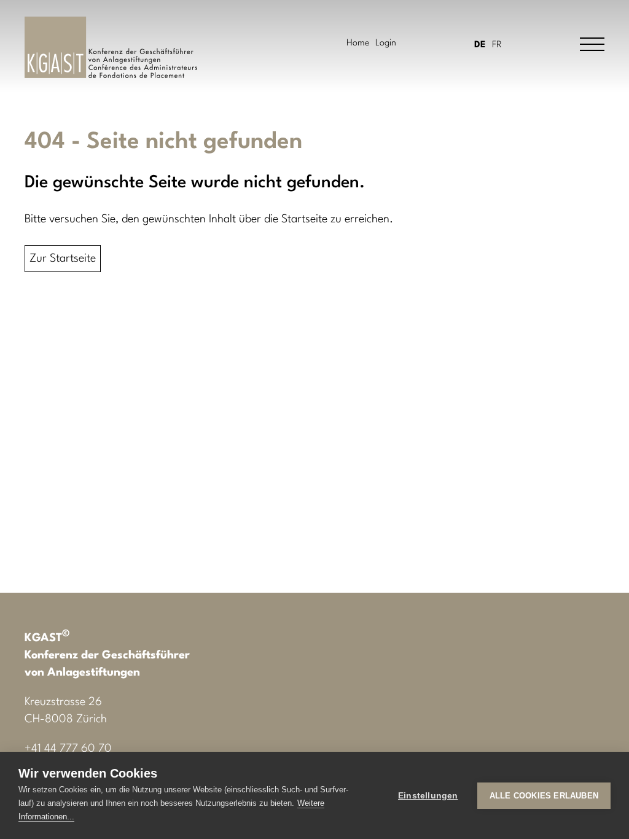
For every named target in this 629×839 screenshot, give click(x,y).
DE (480, 45)
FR (497, 45)
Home (357, 43)
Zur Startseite (62, 258)
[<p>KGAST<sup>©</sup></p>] (111, 47)
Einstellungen (428, 795)
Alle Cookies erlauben (544, 795)
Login (385, 43)
